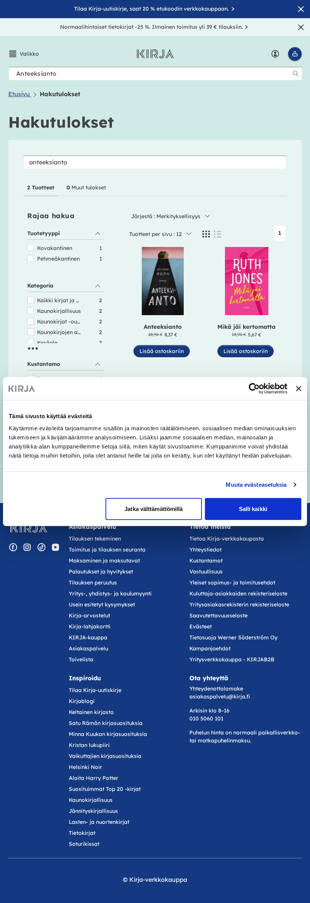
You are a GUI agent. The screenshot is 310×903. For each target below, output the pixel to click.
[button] (23, 54)
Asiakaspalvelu (88, 648)
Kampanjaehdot (210, 648)
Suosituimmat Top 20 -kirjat (105, 789)
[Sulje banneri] (298, 388)
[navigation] (65, 344)
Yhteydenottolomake (216, 688)
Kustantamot (206, 560)
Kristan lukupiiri (89, 745)
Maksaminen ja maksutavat (104, 560)
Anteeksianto (163, 326)
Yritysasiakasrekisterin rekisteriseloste (240, 604)
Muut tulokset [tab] (86, 187)
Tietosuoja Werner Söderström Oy (233, 637)
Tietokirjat (82, 833)
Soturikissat (84, 844)
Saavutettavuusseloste (218, 615)
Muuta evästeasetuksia (256, 484)
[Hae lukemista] (296, 73)
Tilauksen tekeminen (95, 538)
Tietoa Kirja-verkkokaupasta (226, 538)
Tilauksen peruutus (93, 582)
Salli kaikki (253, 508)
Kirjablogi (82, 701)
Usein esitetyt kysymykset (102, 604)
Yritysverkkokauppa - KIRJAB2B (231, 659)
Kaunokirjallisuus (91, 800)
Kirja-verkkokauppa (158, 879)
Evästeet (200, 626)
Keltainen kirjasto (91, 712)
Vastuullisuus (206, 571)
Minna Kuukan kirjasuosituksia (108, 734)
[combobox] (155, 73)
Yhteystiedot (205, 549)
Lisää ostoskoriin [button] (162, 351)
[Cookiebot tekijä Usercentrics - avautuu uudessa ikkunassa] (254, 388)
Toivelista (81, 659)
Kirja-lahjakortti (89, 626)
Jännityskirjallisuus (93, 811)
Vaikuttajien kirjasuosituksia (105, 756)
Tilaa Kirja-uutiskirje (95, 690)
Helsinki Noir (85, 767)
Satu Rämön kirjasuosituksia (106, 723)
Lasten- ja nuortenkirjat (99, 822)
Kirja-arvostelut (89, 615)
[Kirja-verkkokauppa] (28, 528)
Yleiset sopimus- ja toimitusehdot (232, 582)
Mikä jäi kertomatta (246, 326)
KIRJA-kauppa (88, 637)
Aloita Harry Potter (93, 778)
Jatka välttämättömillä (153, 508)
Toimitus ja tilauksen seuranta (107, 549)
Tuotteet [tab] (40, 187)
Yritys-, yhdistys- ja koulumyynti (110, 593)
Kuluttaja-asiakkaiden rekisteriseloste (238, 593)
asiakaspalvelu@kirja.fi (219, 696)
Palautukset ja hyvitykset (101, 571)
